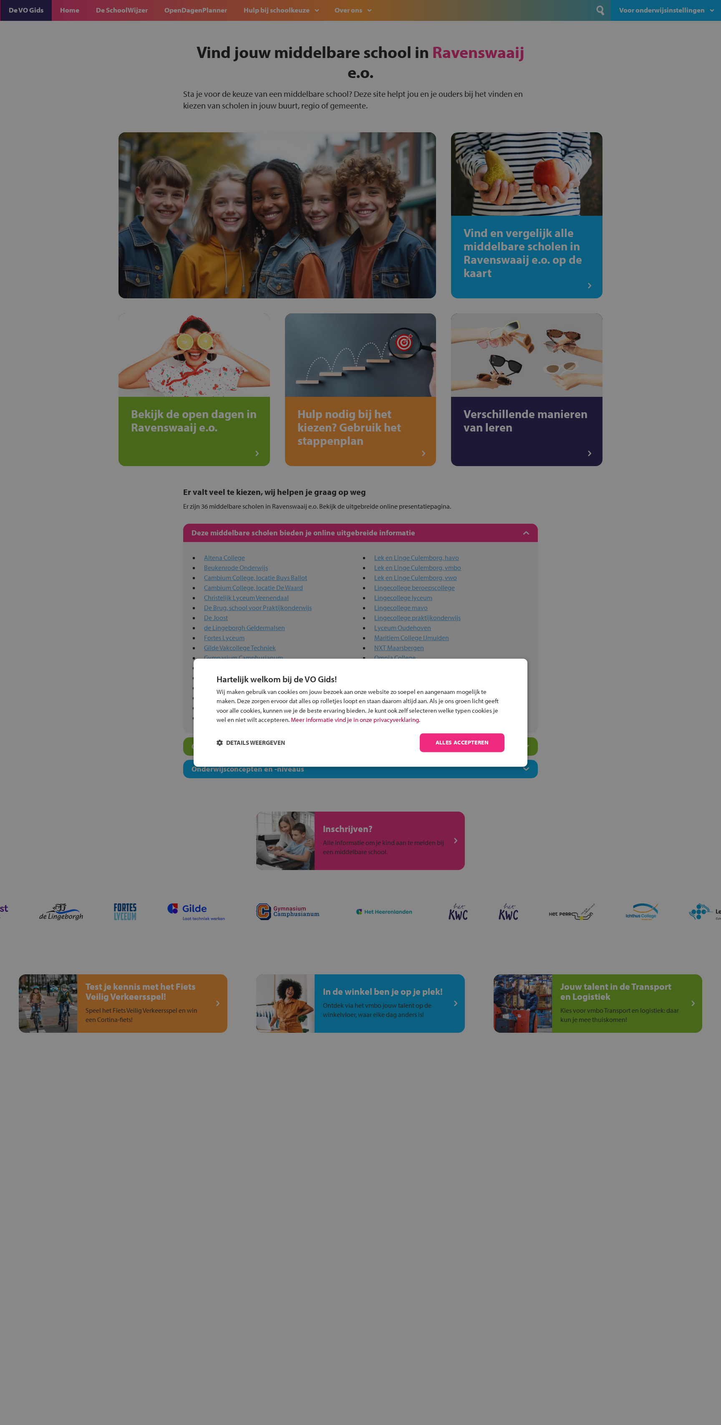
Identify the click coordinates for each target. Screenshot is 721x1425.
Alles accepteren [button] (462, 742)
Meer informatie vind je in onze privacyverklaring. (355, 720)
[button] (251, 742)
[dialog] (360, 712)
